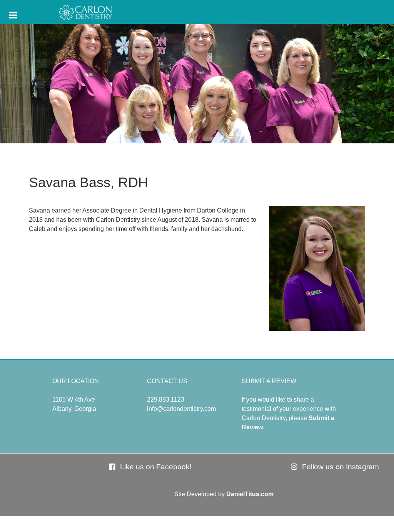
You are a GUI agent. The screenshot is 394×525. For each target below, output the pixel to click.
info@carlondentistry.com (181, 408)
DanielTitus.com (250, 494)
